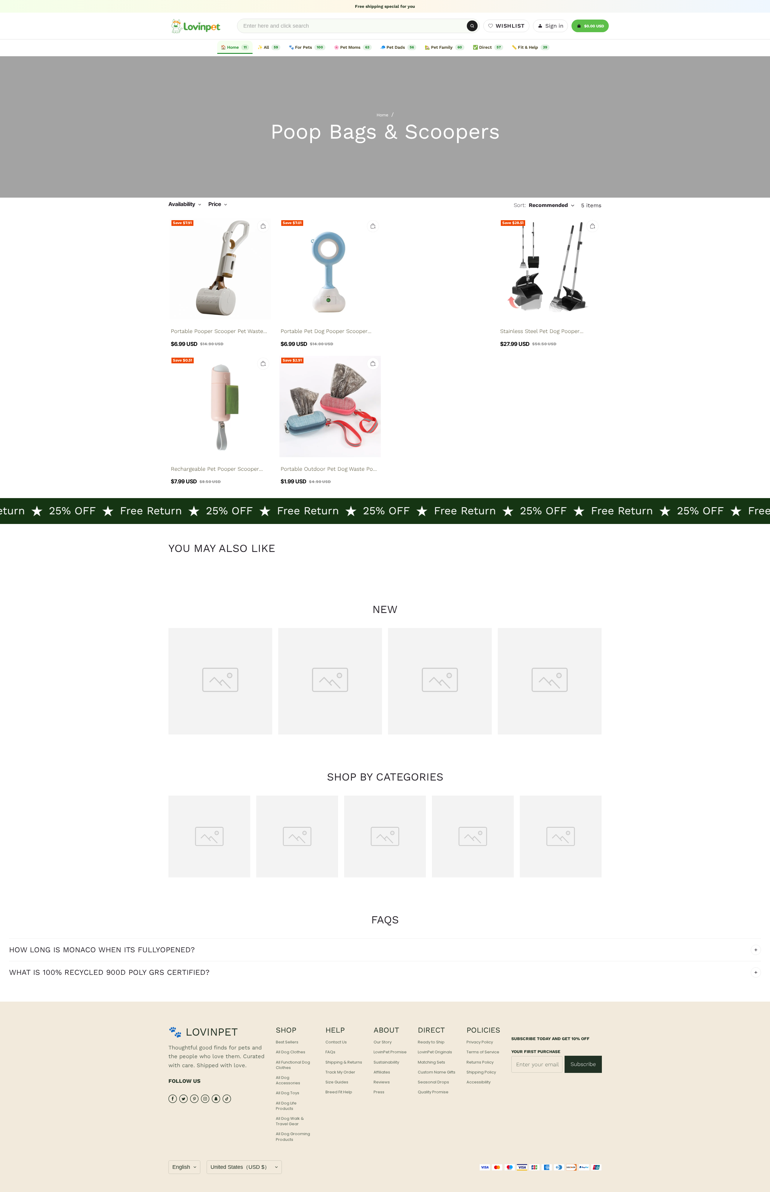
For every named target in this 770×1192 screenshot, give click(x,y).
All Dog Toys (287, 1093)
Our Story (383, 1042)
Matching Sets (431, 1062)
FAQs (330, 1052)
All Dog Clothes (290, 1052)
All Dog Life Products (286, 1106)
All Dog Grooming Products (293, 1136)
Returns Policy (480, 1062)
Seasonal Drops (433, 1082)
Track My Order (340, 1072)
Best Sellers (287, 1042)
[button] (184, 204)
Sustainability (386, 1062)
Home (382, 114)
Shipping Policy (481, 1072)
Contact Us (336, 1042)
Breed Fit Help (338, 1092)
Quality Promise (433, 1092)
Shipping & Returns (343, 1062)
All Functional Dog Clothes (293, 1065)
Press (379, 1092)
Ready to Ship (431, 1042)
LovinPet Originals (435, 1052)
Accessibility (479, 1082)
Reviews (382, 1082)
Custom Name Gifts (436, 1072)
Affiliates (382, 1072)
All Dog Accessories (288, 1080)
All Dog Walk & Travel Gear (290, 1121)
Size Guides (336, 1082)
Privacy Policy (480, 1042)
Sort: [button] (541, 205)
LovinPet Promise (390, 1052)
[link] (269, 47)
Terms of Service (483, 1052)
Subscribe (583, 1064)
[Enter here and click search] (472, 25)
